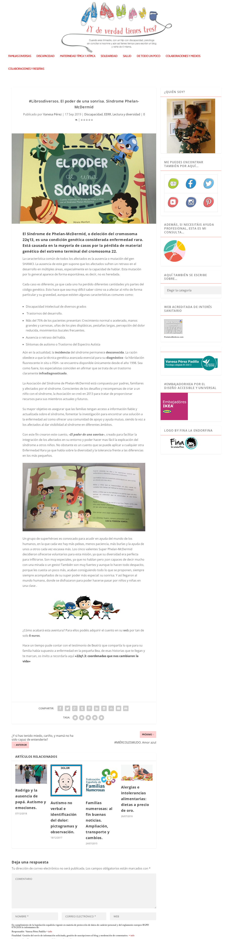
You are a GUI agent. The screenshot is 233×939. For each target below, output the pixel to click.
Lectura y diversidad (126, 114)
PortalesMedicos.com (173, 337)
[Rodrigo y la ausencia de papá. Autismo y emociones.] (31, 774)
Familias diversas (19, 56)
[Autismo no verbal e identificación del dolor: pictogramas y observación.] (66, 780)
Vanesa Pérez (52, 114)
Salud (127, 56)
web (126, 630)
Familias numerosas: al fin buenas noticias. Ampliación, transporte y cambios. (99, 820)
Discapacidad (45, 56)
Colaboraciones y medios (183, 56)
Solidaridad (109, 56)
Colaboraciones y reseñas (26, 68)
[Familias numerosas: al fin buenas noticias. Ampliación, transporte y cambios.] (101, 780)
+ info (49, 931)
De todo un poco (148, 56)
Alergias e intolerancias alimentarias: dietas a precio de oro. (135, 799)
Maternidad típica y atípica (77, 56)
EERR (107, 114)
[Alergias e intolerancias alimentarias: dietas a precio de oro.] (137, 772)
